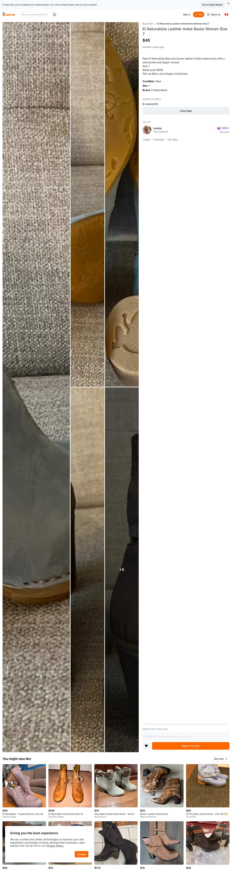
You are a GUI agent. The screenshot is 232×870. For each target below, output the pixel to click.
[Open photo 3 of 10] (122, 204)
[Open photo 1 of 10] (36, 387)
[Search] (54, 14)
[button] (220, 759)
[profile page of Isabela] (147, 129)
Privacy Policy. (55, 845)
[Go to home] (9, 14)
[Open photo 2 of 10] (87, 204)
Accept (81, 854)
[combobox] (35, 14)
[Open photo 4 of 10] (87, 569)
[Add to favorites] (146, 746)
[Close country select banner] (228, 3)
